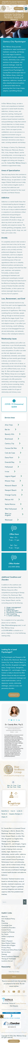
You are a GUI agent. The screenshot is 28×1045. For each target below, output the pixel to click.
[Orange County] (14, 494)
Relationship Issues (9, 338)
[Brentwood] (14, 438)
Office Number (14, 563)
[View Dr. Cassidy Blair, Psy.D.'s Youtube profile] (11, 720)
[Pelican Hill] (14, 499)
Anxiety (4, 237)
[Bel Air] (14, 429)
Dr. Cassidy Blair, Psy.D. (14, 724)
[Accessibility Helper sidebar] (2, 1016)
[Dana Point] (14, 457)
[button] (26, 8)
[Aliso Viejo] (14, 424)
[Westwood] (14, 519)
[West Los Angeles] (14, 514)
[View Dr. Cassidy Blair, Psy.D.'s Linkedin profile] (19, 720)
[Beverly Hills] (14, 434)
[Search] (25, 902)
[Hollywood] (14, 466)
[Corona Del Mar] (14, 448)
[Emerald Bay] (14, 462)
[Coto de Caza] (14, 452)
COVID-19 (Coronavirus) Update (14, 405)
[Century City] (14, 443)
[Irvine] (14, 471)
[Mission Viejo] (14, 480)
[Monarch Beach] (14, 485)
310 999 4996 (14, 566)
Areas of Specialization (10, 170)
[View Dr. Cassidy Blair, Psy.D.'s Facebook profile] (9, 720)
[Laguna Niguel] (14, 476)
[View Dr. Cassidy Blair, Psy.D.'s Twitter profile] (16, 720)
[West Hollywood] (14, 508)
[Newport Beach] (14, 490)
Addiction (5, 197)
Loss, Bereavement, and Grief (13, 298)
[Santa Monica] (14, 504)
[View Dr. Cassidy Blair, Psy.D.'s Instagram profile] (14, 720)
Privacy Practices (20, 1003)
